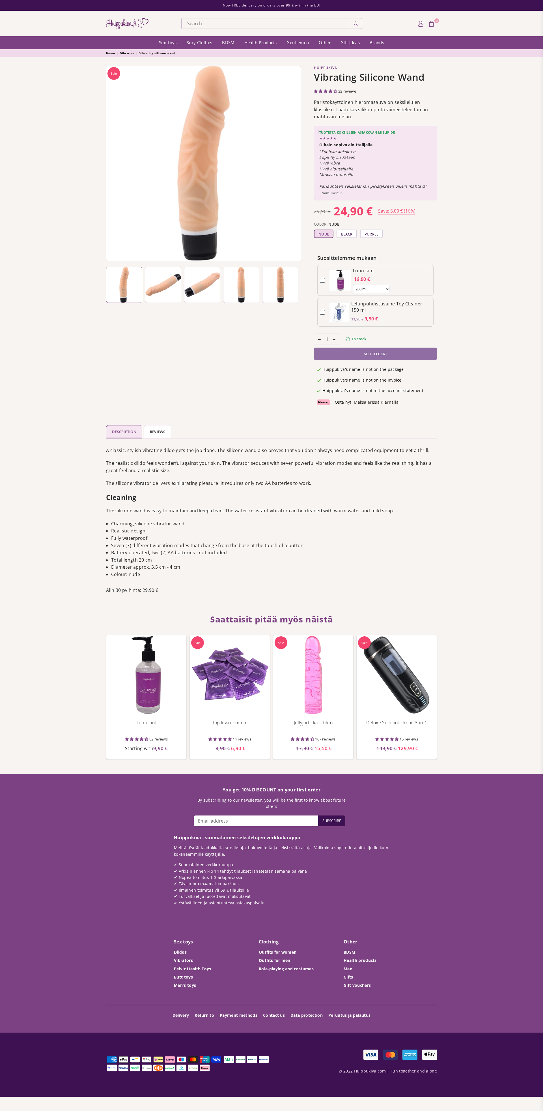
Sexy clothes (199, 42)
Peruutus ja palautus (349, 1015)
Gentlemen (297, 42)
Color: (326, 224)
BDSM (228, 42)
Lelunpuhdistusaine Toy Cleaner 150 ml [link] (387, 307)
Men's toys (185, 985)
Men (348, 968)
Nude (323, 234)
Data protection (306, 1015)
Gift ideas (350, 42)
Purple (372, 234)
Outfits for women (277, 952)
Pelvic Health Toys (192, 968)
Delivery (181, 1015)
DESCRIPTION (124, 431)
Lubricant (146, 723)
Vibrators (127, 53)
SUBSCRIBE (331, 820)
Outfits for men (274, 960)
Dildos (180, 952)
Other (325, 42)
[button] (326, 91)
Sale (114, 73)
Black (347, 234)
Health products (260, 42)
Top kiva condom (230, 723)
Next (295, 163)
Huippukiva (325, 67)
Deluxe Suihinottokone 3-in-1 (396, 723)
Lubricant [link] (363, 270)
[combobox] (265, 23)
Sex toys (168, 42)
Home (110, 53)
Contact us (274, 1015)
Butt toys (183, 977)
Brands (377, 42)
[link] (340, 280)
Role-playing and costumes (286, 968)
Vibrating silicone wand (157, 53)
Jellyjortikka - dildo (313, 723)
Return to (204, 1015)
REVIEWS (157, 431)
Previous (112, 163)
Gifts (348, 977)
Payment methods (238, 1015)
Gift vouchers (357, 985)
